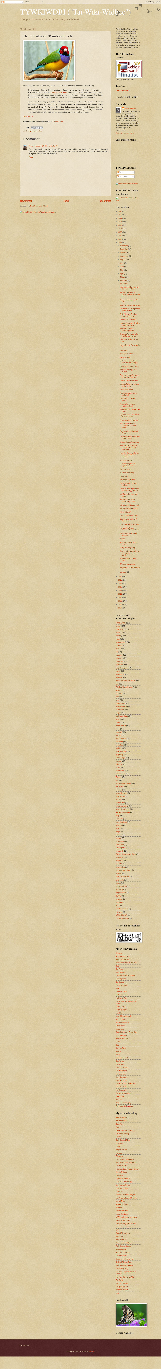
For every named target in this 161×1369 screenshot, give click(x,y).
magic (118, 832)
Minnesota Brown (122, 1204)
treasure (119, 790)
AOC (117, 906)
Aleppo (122, 539)
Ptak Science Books (123, 1246)
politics (118, 649)
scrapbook (119, 851)
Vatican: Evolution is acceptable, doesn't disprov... (128, 426)
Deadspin (119, 1143)
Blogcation (123, 283)
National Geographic (123, 1220)
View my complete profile (125, 133)
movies (118, 761)
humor (118, 632)
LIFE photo (120, 880)
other (117, 719)
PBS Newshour (121, 1035)
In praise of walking (127, 473)
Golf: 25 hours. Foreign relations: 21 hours (128, 315)
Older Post (105, 201)
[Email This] (32, 127)
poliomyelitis (120, 867)
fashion (118, 735)
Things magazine (122, 1287)
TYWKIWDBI (120, 623)
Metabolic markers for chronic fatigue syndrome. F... (130, 294)
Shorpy (118, 1051)
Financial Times (121, 992)
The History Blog (122, 1268)
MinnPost (119, 1207)
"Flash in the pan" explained (130, 305)
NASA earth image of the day (126, 1217)
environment (120, 703)
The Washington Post (123, 1093)
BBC (117, 966)
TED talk (119, 864)
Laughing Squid (121, 1010)
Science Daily (121, 1048)
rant (117, 700)
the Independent (121, 1077)
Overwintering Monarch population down (128, 465)
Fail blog (119, 1153)
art (117, 652)
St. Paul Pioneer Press (124, 1262)
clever (118, 671)
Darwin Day (58, 122)
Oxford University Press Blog (126, 1032)
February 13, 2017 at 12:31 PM (46, 146)
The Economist (121, 1071)
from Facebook (121, 822)
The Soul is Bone (122, 1087)
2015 (120, 580)
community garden (122, 918)
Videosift (119, 1100)
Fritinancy (119, 1156)
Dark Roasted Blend (123, 1140)
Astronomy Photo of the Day (126, 963)
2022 (120, 225)
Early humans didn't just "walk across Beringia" (129, 362)
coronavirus (120, 771)
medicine (119, 655)
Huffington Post (121, 998)
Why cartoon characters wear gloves (128, 534)
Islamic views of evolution (129, 442)
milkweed (119, 902)
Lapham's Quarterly (123, 1179)
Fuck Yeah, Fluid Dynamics (126, 1163)
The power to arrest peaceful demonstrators (130, 310)
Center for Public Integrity (125, 1130)
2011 (120, 594)
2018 (120, 239)
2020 (120, 232)
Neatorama (120, 845)
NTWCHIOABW (121, 915)
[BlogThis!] (34, 127)
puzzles (118, 800)
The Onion (119, 1280)
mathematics (120, 774)
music (118, 767)
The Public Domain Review (125, 1083)
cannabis (119, 899)
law (117, 780)
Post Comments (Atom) (39, 206)
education (119, 742)
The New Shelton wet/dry (125, 1277)
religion (118, 713)
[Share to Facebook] (39, 127)
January (123, 572)
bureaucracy (120, 803)
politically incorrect (122, 809)
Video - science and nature (125, 681)
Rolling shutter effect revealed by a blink (127, 500)
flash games (120, 796)
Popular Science (122, 1039)
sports (118, 722)
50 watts (119, 953)
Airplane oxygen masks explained (128, 394)
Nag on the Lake (122, 1214)
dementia (119, 861)
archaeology (120, 758)
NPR (117, 1230)
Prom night (124, 476)
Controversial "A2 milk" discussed (128, 520)
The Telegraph (121, 1090)
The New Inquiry (122, 1080)
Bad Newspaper (121, 1118)
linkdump (119, 764)
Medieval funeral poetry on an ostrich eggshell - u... (129, 490)
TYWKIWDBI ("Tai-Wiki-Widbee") (75, 12)
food (117, 697)
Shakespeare (120, 848)
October (123, 253)
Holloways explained (127, 480)
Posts (121, 172)
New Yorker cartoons (123, 1227)
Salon (118, 1045)
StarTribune (120, 1061)
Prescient (123, 350)
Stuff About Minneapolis (124, 1265)
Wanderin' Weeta (122, 1290)
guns (117, 828)
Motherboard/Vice (122, 1022)
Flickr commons (121, 995)
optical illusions (121, 793)
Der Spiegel (120, 982)
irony (117, 816)
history (118, 636)
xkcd (117, 1293)
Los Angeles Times (123, 1185)
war (117, 684)
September (124, 256)
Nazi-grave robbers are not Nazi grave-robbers (129, 288)
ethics (118, 690)
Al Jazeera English (122, 956)
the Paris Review (122, 1283)
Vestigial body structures (129, 508)
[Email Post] (28, 127)
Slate (117, 1055)
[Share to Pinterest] (42, 127)
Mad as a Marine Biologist (125, 1195)
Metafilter (119, 1013)
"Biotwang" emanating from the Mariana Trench (129, 335)
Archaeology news (122, 959)
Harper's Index (121, 893)
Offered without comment (129, 381)
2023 (120, 222)
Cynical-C (119, 1137)
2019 (120, 236)
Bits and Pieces (121, 1121)
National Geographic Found (125, 1224)
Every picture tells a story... (130, 366)
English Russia (121, 1150)
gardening (119, 889)
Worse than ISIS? (126, 389)
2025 (120, 215)
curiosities (119, 665)
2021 (120, 229)
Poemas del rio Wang (123, 1243)
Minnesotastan (130, 108)
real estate (119, 787)
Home (66, 201)
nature (39, 131)
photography (120, 642)
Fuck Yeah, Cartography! (125, 1159)
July (122, 263)
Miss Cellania (121, 1019)
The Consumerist (122, 1067)
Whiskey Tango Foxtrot (124, 687)
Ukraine (118, 835)
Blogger (91, 1351)
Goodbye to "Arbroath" (128, 320)
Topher (31, 146)
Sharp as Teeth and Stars (125, 1259)
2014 (120, 583)
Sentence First (121, 1256)
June (122, 267)
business (119, 677)
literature (119, 693)
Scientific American (123, 1252)
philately (119, 825)
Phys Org (119, 1236)
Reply (31, 157)
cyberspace (120, 710)
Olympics (119, 819)
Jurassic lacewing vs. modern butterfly (127, 405)
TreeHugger (120, 1096)
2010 (120, 597)
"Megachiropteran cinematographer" (127, 329)
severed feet (120, 841)
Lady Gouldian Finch (59, 92)
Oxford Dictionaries (123, 1233)
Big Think (119, 969)
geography (119, 755)
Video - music (121, 726)
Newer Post (26, 201)
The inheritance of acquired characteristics (129, 437)
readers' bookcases (123, 812)
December (124, 246)
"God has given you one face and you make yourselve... (128, 447)
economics (120, 674)
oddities (118, 748)
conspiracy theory (122, 806)
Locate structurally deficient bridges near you (130, 324)
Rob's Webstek (121, 1249)
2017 (120, 243)
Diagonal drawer (125, 469)
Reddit (118, 1042)
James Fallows (121, 1172)
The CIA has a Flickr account (127, 399)
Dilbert (118, 1146)
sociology (119, 661)
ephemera (119, 658)
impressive (32, 131)
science (118, 645)
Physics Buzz (121, 1240)
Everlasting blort (122, 985)
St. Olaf (118, 896)
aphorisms (119, 857)
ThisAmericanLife (122, 909)
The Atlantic (120, 1064)
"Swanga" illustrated (127, 354)
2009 (120, 601)
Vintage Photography (123, 1103)
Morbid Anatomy (122, 1211)
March (122, 277)
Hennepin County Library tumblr (127, 1169)
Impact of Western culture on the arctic (129, 385)
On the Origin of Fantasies (129, 420)
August (123, 260)
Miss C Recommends (123, 1016)
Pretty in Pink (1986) (127, 548)
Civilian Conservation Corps (126, 854)
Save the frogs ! (125, 357)
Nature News (120, 1026)
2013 (120, 587)
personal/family (121, 706)
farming (118, 838)
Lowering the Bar (122, 1188)
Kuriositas (119, 1175)
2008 (120, 604)
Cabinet (118, 1127)
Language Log (121, 1006)
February (123, 281)
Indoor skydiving (126, 460)
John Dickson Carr (122, 877)
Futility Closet (121, 1166)
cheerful (119, 732)
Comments (123, 176)
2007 (120, 608)
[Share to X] (37, 127)
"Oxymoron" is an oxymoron (130, 568)
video (118, 639)
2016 (120, 576)
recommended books (123, 783)
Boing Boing (120, 972)
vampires (119, 912)
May (122, 270)
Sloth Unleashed (122, 1058)
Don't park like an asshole (129, 524)
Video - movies (121, 738)
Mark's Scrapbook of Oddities (126, 1198)
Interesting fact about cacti (129, 505)
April (122, 274)
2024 (120, 218)
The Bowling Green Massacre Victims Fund (129, 529)
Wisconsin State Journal (124, 1106)
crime (118, 729)
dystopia (119, 873)
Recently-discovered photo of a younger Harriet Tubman (129, 455)
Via (32, 116)
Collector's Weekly (122, 1134)
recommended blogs (123, 870)
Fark (117, 988)
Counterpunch (121, 979)
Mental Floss (120, 1201)
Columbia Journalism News (125, 975)
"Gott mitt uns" (125, 512)
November (124, 249)
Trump (118, 777)
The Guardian (121, 1074)
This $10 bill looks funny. (129, 515)
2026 (120, 211)
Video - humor (121, 751)
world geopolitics (122, 716)
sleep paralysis (121, 886)
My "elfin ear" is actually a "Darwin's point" (129, 416)
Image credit (26, 116)
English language (122, 668)
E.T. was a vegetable (127, 564)
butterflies (119, 745)
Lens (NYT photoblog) (124, 1182)
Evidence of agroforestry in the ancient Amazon (129, 376)
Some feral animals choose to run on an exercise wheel (130, 553)
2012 (120, 590)
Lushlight (119, 1191)
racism (118, 883)
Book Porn (119, 1124)
